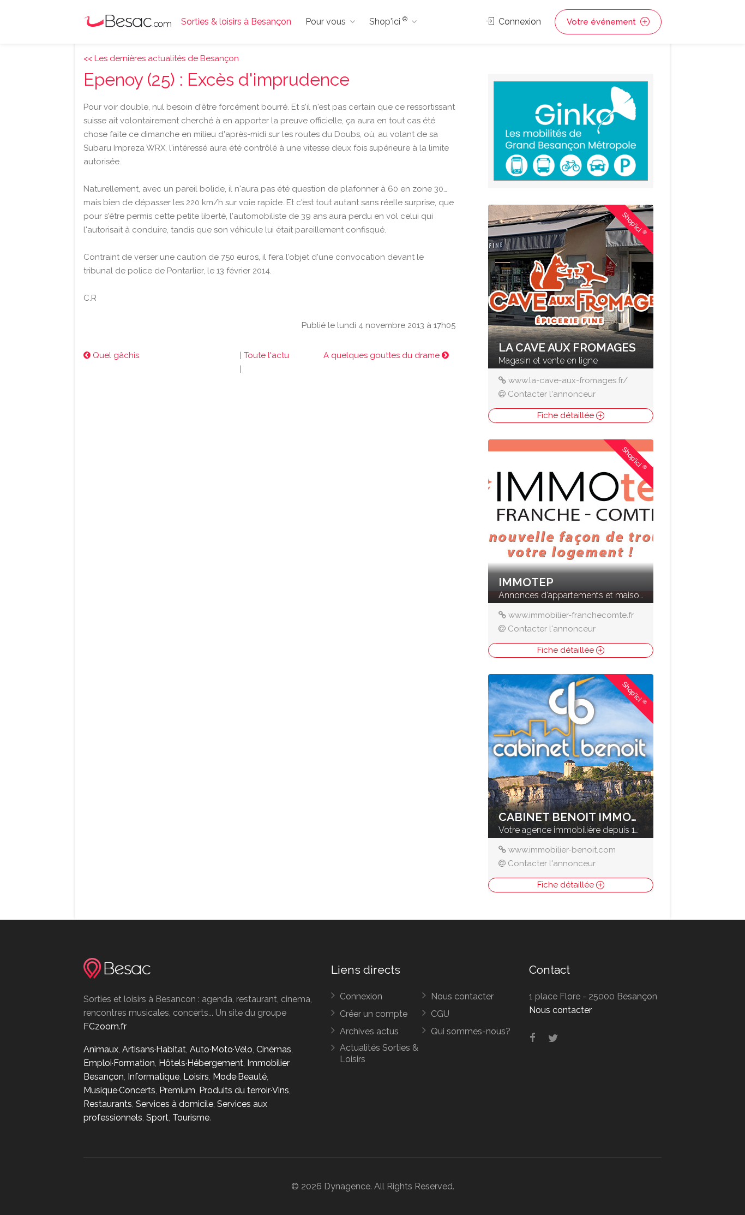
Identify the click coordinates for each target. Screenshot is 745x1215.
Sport (157, 1117)
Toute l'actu (266, 355)
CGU (440, 1014)
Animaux (100, 1049)
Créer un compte (373, 1014)
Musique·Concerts (119, 1090)
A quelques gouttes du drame (382, 355)
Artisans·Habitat (154, 1049)
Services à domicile (174, 1104)
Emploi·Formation (119, 1063)
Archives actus (369, 1031)
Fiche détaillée (566, 415)
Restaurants (107, 1104)
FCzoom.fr (105, 1026)
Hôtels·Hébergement (201, 1063)
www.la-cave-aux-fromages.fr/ (568, 380)
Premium (177, 1090)
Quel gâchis (115, 355)
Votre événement (602, 22)
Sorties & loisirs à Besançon (236, 21)
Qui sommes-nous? (470, 1031)
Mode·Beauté (240, 1076)
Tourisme (190, 1117)
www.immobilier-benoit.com (562, 850)
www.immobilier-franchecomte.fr (571, 615)
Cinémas (273, 1049)
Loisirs (196, 1076)
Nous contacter (462, 996)
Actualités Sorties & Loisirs (379, 1053)
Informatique (153, 1076)
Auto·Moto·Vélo (221, 1049)
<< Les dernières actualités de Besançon (161, 58)
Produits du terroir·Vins (244, 1090)
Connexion (518, 21)
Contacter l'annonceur (552, 394)
